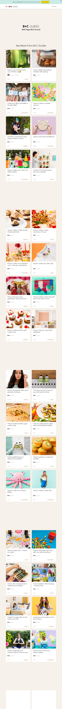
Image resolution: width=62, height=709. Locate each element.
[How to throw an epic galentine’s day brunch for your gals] (18, 286)
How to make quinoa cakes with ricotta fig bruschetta (43, 424)
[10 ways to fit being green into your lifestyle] (44, 159)
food (26, 79)
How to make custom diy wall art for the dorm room (43, 298)
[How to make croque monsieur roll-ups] (44, 219)
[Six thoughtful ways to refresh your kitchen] (18, 446)
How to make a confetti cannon (41, 104)
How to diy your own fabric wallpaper (43, 331)
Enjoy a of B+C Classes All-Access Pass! (26, 2)
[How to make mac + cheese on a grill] (18, 539)
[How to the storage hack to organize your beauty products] (18, 573)
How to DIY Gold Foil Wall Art (43, 137)
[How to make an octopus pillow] (18, 479)
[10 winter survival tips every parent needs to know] (18, 125)
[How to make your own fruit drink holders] (18, 159)
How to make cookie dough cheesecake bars (17, 231)
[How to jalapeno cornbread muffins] (44, 446)
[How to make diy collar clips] (44, 252)
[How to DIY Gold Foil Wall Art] (44, 125)
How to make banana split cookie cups (17, 331)
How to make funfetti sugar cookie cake (17, 424)
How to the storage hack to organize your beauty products (17, 585)
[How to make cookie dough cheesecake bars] (18, 219)
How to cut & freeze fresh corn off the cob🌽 (16, 71)
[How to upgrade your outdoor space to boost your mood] (18, 639)
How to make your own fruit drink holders (17, 171)
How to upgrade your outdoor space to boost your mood (17, 652)
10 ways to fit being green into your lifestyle (42, 171)
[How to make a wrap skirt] (44, 479)
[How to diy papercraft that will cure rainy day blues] (44, 539)
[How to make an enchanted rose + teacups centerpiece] (18, 252)
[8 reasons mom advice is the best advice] (44, 606)
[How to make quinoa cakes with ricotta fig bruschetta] (44, 412)
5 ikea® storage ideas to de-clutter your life (17, 618)
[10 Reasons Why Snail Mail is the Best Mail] (18, 92)
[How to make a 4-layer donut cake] (44, 699)
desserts (25, 239)
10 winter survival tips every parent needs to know (17, 137)
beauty (25, 399)
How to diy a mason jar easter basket (41, 651)
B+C (39, 75)
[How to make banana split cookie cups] (18, 319)
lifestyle (25, 146)
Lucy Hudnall (15, 75)
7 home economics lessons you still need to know (43, 391)
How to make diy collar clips (43, 263)
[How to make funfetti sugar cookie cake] (18, 412)
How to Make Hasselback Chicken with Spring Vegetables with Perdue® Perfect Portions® (42, 72)
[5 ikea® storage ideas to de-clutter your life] (18, 606)
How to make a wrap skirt (42, 490)
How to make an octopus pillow (16, 491)
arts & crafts (24, 112)
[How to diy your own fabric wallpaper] (44, 319)
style (52, 272)
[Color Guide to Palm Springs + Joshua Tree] (44, 573)
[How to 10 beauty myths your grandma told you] (18, 379)
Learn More (45, 2)
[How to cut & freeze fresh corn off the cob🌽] (18, 59)
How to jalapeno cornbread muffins (43, 458)
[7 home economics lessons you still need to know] (44, 379)
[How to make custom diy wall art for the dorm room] (44, 286)
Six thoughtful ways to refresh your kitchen (15, 458)
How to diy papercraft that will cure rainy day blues (42, 551)
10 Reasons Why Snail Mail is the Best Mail (17, 104)
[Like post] (7, 79)
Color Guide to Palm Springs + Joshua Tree (43, 585)
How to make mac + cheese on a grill (17, 551)
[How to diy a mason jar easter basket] (44, 639)
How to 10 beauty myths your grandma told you (17, 391)
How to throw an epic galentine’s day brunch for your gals (16, 298)
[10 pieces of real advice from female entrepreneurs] (18, 699)
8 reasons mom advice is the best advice (43, 618)
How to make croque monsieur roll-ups (40, 231)
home (51, 179)
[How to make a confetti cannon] (44, 92)
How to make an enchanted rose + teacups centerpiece (17, 264)
